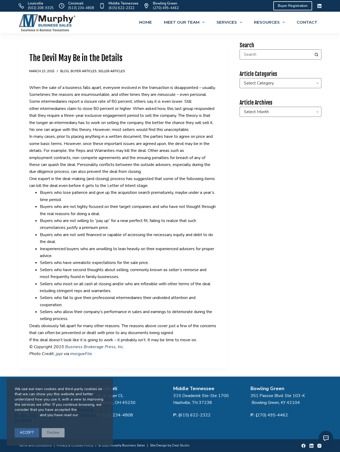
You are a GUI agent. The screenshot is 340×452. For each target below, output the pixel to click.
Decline (53, 432)
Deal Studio (181, 445)
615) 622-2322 (195, 415)
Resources (267, 22)
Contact (307, 22)
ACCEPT (27, 432)
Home (145, 22)
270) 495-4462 (272, 415)
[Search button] (316, 54)
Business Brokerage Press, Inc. (94, 347)
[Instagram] (319, 446)
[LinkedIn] (319, 6)
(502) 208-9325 (41, 8)
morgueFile (81, 354)
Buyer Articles (84, 71)
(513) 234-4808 (81, 8)
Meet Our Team (181, 22)
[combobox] (276, 54)
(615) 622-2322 (121, 8)
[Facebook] (303, 446)
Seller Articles (111, 71)
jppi (60, 354)
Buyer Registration (293, 5)
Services (226, 22)
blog (64, 71)
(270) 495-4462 (166, 8)
